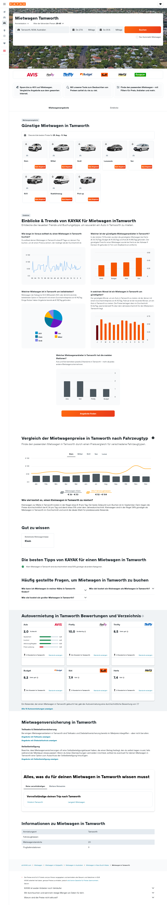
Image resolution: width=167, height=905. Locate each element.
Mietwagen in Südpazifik (54, 865)
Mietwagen (38, 865)
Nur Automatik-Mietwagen (150, 37)
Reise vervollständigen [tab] (35, 786)
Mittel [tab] (80, 454)
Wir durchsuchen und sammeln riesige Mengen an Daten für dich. (54, 892)
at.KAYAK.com (26, 865)
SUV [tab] (88, 454)
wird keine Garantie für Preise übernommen (82, 880)
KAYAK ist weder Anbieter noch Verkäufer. (43, 888)
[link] (88, 413)
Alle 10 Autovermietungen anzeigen (37, 709)
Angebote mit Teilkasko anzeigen (36, 737)
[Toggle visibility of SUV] (38, 333)
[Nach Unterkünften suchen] (4, 17)
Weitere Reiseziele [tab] (57, 786)
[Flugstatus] (4, 35)
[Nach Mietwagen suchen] (4, 23)
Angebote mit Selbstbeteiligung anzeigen (40, 759)
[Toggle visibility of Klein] (38, 336)
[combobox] (22, 23)
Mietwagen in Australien (74, 865)
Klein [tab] (71, 454)
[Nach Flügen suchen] (4, 12)
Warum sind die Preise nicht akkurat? (41, 897)
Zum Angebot (40, 167)
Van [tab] (96, 454)
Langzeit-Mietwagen (76, 802)
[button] (4, 4)
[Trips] (4, 43)
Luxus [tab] (104, 454)
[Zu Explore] (4, 30)
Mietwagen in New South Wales (97, 865)
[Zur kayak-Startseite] (17, 4)
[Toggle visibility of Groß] (38, 340)
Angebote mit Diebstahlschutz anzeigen (39, 740)
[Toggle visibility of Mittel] (58, 336)
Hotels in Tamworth (35, 802)
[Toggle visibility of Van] (58, 333)
